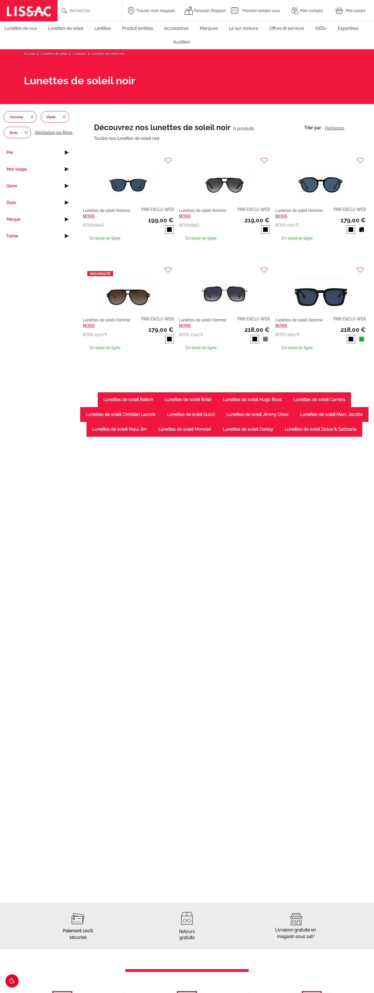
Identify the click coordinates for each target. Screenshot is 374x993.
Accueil (30, 54)
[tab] (41, 152)
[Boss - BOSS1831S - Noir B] (224, 179)
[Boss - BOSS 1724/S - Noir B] (224, 289)
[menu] (187, 35)
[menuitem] (23, 28)
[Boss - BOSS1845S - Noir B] (128, 179)
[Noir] (168, 230)
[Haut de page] (362, 972)
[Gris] (264, 340)
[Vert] (360, 340)
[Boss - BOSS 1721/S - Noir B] (320, 179)
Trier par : (313, 127)
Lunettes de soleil (54, 54)
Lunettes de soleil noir (108, 54)
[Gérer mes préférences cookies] (12, 981)
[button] (129, 160)
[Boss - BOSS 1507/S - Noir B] (128, 289)
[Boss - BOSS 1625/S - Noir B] (320, 289)
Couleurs (80, 54)
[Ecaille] (360, 230)
